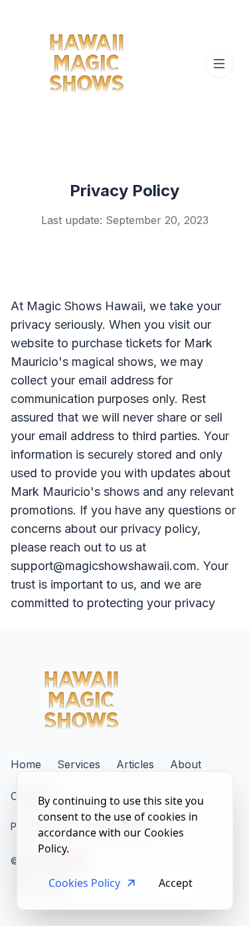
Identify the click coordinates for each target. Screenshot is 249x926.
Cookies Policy (84, 883)
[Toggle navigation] (219, 64)
